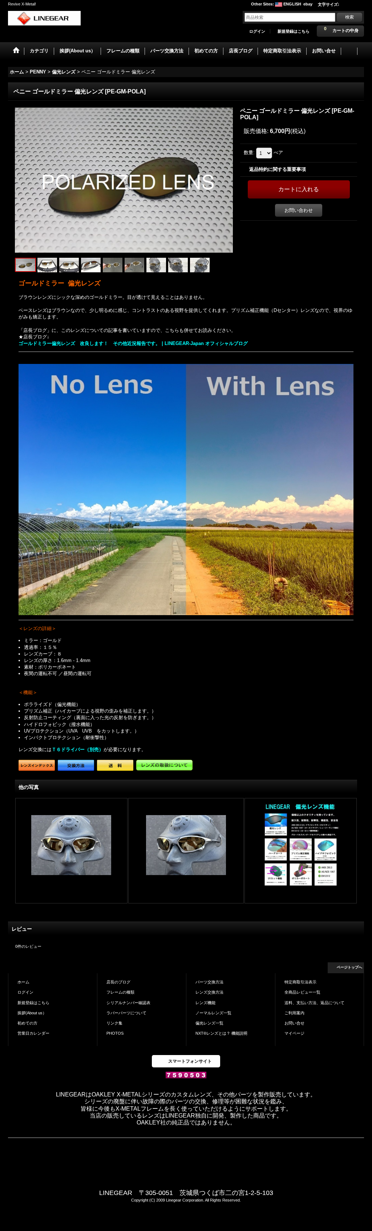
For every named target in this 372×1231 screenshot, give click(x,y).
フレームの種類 (120, 992)
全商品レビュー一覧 (302, 992)
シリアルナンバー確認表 (128, 1003)
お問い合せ (294, 1023)
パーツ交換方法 (209, 982)
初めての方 (27, 1023)
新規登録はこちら (294, 31)
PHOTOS (115, 1033)
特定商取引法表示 (300, 982)
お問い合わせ (298, 210)
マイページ (294, 1033)
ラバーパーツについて (126, 1013)
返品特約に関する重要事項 (277, 169)
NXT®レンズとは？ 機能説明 (221, 1033)
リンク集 (114, 1023)
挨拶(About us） (31, 1013)
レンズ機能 (205, 1003)
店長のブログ (118, 982)
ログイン (257, 31)
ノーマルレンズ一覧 (213, 1013)
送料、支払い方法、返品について (314, 1003)
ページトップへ (349, 967)
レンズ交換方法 (209, 992)
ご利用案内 (294, 1013)
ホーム (23, 982)
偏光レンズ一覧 (209, 1023)
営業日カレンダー (33, 1033)
